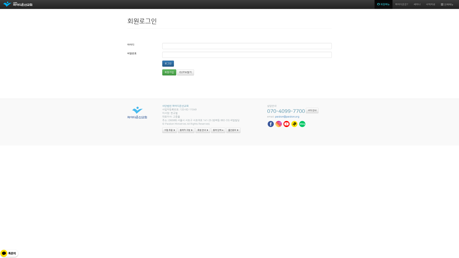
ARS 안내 (312, 110)
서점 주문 (168, 130)
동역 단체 (217, 130)
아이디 (130, 44)
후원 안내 (201, 130)
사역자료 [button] (430, 4)
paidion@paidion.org (287, 116)
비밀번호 (132, 53)
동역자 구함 (185, 130)
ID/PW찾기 (185, 72)
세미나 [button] (417, 4)
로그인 (168, 63)
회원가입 (169, 72)
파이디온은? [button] (401, 4)
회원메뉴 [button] (385, 4)
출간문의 (232, 130)
